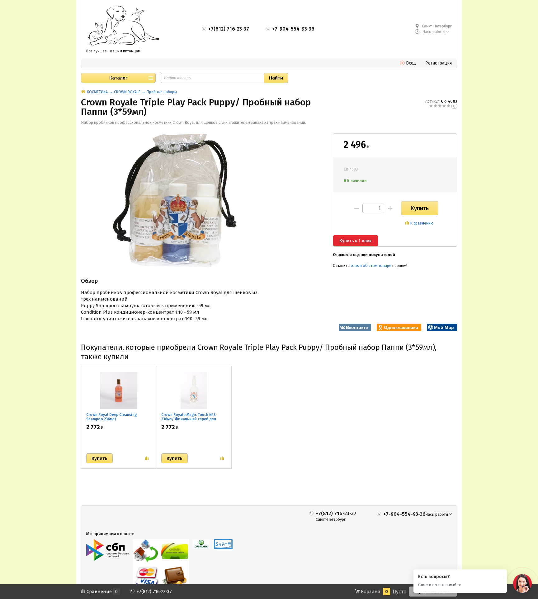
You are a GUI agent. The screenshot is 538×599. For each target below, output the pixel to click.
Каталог (118, 78)
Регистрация (438, 63)
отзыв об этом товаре (371, 265)
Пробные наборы (162, 92)
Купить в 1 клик (355, 240)
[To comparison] (147, 458)
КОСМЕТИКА (97, 92)
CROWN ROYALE (127, 92)
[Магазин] (83, 91)
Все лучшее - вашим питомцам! (113, 51)
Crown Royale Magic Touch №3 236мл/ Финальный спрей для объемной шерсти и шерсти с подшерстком (189, 421)
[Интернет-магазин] (123, 26)
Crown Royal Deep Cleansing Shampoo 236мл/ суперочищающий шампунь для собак (115, 421)
